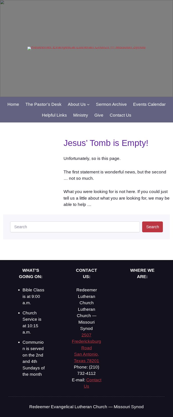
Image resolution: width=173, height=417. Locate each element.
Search (152, 227)
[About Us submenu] (88, 104)
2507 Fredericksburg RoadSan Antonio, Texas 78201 (86, 347)
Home (13, 104)
